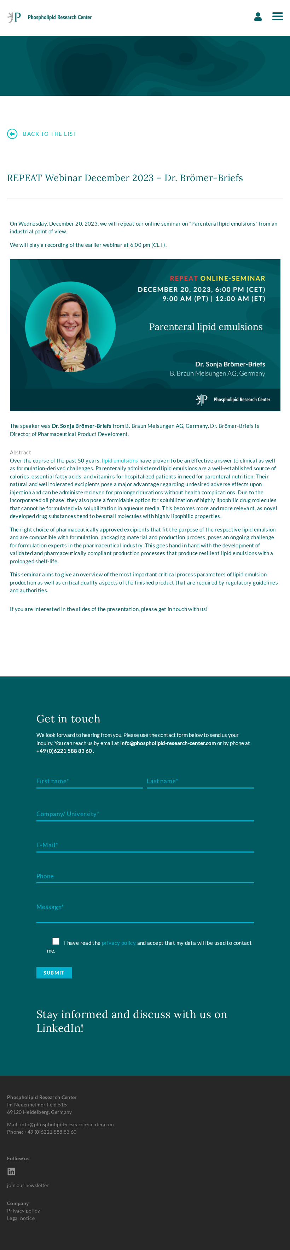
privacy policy (119, 943)
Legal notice (21, 1218)
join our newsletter (28, 1185)
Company (18, 1203)
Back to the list (50, 133)
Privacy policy (23, 1211)
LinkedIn (58, 1028)
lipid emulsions (120, 460)
